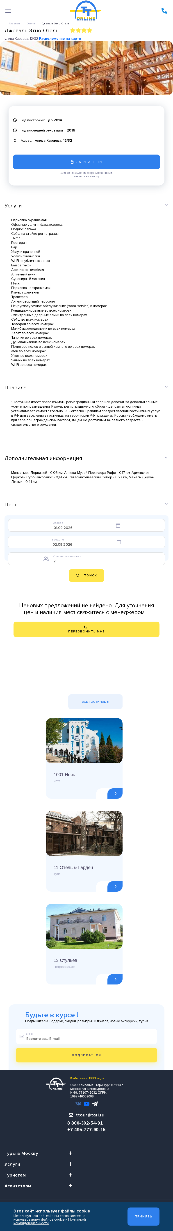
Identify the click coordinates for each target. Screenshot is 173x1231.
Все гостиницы (95, 702)
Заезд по (58, 539)
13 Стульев (65, 960)
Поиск (90, 575)
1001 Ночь (64, 774)
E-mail (29, 1034)
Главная (14, 23)
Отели (31, 23)
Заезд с (58, 523)
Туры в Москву (21, 1153)
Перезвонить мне (86, 631)
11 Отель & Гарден (73, 867)
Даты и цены (89, 162)
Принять (143, 1216)
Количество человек (67, 556)
